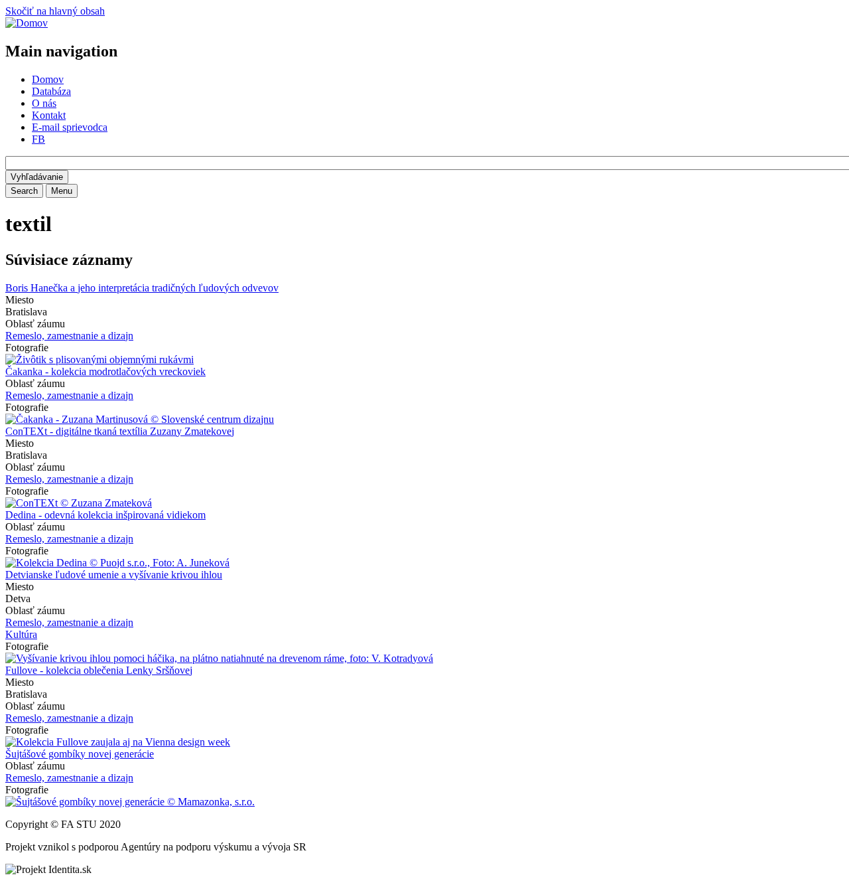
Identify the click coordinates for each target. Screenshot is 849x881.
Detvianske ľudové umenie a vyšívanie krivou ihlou (113, 574)
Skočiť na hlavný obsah (55, 11)
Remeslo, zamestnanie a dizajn (69, 335)
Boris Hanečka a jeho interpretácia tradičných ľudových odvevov (142, 287)
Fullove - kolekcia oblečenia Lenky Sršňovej (98, 670)
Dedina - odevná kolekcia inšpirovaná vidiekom (105, 515)
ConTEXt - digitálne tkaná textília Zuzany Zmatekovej (119, 431)
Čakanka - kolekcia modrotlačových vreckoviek (105, 371)
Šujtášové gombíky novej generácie (79, 754)
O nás (44, 103)
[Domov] (26, 23)
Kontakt (49, 115)
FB (38, 139)
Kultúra (21, 634)
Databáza (51, 91)
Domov (48, 79)
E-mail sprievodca (69, 127)
